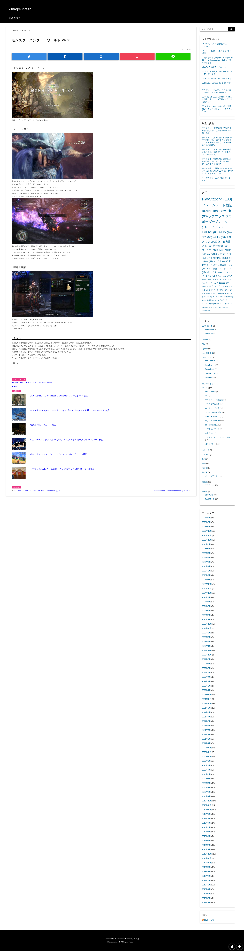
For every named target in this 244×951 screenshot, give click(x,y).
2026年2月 (206, 527)
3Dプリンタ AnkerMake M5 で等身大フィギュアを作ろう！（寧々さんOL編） (217, 108)
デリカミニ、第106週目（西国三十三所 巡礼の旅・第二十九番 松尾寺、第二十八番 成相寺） (217, 161)
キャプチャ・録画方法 (214, 400)
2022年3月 (206, 681)
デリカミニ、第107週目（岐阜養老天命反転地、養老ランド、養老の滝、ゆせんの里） (217, 152)
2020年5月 (206, 779)
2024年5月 (206, 606)
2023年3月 (206, 637)
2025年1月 (206, 580)
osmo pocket (210, 361)
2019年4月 (206, 836)
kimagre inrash (20, 9)
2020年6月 (206, 774)
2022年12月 (207, 650)
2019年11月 (207, 805)
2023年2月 (206, 641)
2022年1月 (206, 690)
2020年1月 (206, 796)
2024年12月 (207, 584)
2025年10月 (207, 540)
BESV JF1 (209, 495)
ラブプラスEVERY (212, 421)
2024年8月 (206, 597)
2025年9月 (206, 544)
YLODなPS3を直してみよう (214, 67)
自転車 (222, 250)
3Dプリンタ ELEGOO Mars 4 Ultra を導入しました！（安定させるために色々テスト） (217, 99)
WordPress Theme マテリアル (127, 939)
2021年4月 (206, 730)
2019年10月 (207, 810)
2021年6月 (206, 721)
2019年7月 (206, 823)
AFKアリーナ (210, 392)
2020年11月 (207, 752)
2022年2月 (206, 686)
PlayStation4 (17, 382)
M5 (204, 300)
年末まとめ (223, 307)
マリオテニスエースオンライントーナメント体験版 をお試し (38, 491)
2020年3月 (206, 787)
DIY (203, 344)
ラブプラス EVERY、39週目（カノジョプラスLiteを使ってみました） (63, 469)
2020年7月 (206, 770)
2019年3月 (206, 841)
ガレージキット (208, 384)
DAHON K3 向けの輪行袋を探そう (216, 78)
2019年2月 (206, 845)
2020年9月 (206, 761)
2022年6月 (206, 668)
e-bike (219, 237)
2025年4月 (206, 566)
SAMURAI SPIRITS (211, 307)
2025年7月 (206, 553)
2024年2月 (206, 615)
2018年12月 (207, 854)
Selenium (206, 310)
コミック (206, 450)
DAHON (213, 254)
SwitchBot (209, 377)
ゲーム (15, 387)
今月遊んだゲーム (212, 433)
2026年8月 (206, 518)
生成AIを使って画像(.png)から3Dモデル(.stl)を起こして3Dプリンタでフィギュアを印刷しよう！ (217, 170)
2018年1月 (206, 902)
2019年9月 (206, 814)
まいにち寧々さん (212, 476)
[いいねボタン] (14, 363)
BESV (225, 232)
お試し (211, 272)
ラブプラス (219, 216)
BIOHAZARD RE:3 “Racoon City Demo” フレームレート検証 (59, 396)
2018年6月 (206, 880)
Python (208, 293)
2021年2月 (206, 739)
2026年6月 (206, 522)
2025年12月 (207, 531)
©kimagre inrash (113, 942)
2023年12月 (207, 624)
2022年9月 (206, 659)
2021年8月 (206, 712)
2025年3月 (206, 571)
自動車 (205, 482)
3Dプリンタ (207, 290)
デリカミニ (209, 485)
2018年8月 (206, 871)
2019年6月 (206, 827)
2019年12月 (207, 801)
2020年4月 (206, 783)
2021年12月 (207, 695)
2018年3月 (206, 894)
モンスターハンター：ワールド (39, 382)
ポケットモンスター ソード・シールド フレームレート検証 (58, 454)
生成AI (229, 297)
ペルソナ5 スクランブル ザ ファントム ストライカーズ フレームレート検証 (66, 439)
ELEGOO (209, 333)
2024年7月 (206, 602)
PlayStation (216, 304)
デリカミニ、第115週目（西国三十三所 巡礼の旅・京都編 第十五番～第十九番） (217, 130)
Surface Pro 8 (210, 373)
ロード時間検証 (216, 258)
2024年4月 (206, 611)
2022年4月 (206, 677)
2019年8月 (206, 818)
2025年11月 (207, 535)
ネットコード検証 (212, 408)
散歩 (204, 459)
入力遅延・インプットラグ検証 (217, 437)
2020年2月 (206, 792)
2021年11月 (207, 699)
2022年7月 (206, 664)
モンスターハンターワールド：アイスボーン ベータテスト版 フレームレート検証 (69, 410)
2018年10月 (207, 863)
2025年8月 (206, 549)
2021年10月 (207, 703)
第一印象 (220, 245)
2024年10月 (207, 593)
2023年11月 (207, 628)
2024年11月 (207, 588)
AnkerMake (223, 293)
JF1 (207, 237)
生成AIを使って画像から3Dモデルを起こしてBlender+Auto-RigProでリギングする (217, 60)
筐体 (215, 293)
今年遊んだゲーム (212, 429)
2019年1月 (206, 849)
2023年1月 (206, 646)
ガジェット (206, 357)
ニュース (206, 454)
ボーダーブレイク (212, 417)
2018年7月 (206, 876)
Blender (205, 340)
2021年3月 (206, 734)
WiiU (223, 297)
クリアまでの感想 (212, 404)
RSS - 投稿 (209, 920)
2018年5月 (206, 885)
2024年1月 (206, 619)
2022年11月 (207, 655)
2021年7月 (206, 717)
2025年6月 (206, 557)
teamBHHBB (207, 353)
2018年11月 (207, 858)
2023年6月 (206, 633)
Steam (221, 272)
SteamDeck (209, 369)
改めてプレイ (210, 444)
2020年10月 (207, 757)
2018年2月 (206, 898)
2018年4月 (206, 889)
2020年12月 (207, 748)
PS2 (206, 396)
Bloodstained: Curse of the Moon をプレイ (171, 491)
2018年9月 (206, 867)
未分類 (205, 468)
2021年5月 (206, 725)
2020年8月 (206, 765)
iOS (225, 283)
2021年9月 (206, 708)
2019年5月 (206, 832)
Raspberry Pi (215, 279)
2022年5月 (206, 672)
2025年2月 (206, 575)
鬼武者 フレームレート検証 (43, 425)
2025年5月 (206, 562)
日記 (204, 463)
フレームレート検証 (213, 412)
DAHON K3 (209, 499)
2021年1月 (206, 743)
